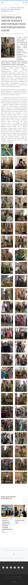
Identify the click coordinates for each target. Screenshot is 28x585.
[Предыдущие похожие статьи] (21, 501)
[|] (2, 2)
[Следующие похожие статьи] (25, 501)
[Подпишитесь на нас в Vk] (15, 582)
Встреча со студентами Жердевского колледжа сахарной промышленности (7, 526)
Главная (2, 7)
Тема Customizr (20, 578)
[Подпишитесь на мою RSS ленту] (12, 582)
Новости (7, 7)
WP (10, 578)
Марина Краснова (6, 33)
